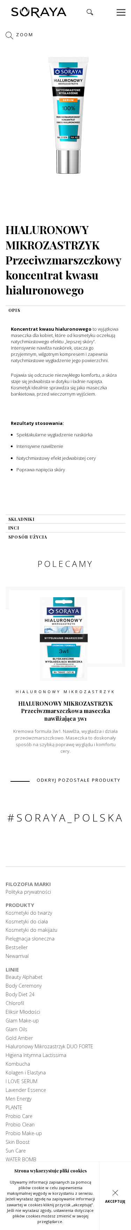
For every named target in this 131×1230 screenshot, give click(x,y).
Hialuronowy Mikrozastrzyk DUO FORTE (49, 1046)
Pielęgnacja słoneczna (30, 939)
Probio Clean (20, 1125)
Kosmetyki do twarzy (29, 913)
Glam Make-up (22, 1021)
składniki (21, 519)
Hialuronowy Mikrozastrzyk (66, 691)
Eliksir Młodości (23, 1012)
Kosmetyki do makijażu (31, 930)
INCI (13, 528)
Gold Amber (19, 1038)
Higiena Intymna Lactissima (36, 1055)
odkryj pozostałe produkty (79, 780)
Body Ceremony (24, 986)
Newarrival (17, 956)
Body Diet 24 (20, 994)
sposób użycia (28, 537)
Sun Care (16, 1151)
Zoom (24, 34)
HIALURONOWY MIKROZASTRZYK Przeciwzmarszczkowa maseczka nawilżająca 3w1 (65, 711)
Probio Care (19, 1116)
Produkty (20, 904)
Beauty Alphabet (24, 977)
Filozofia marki (28, 883)
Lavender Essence (26, 1090)
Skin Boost (18, 1142)
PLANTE (14, 1107)
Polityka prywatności (28, 892)
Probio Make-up (24, 1133)
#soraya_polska (65, 817)
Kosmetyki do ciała (27, 921)
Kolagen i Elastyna (26, 1073)
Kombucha (18, 1064)
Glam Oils (16, 1029)
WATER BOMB (21, 1159)
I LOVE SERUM (21, 1081)
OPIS (14, 310)
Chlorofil (15, 1003)
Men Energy (18, 1099)
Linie (12, 969)
